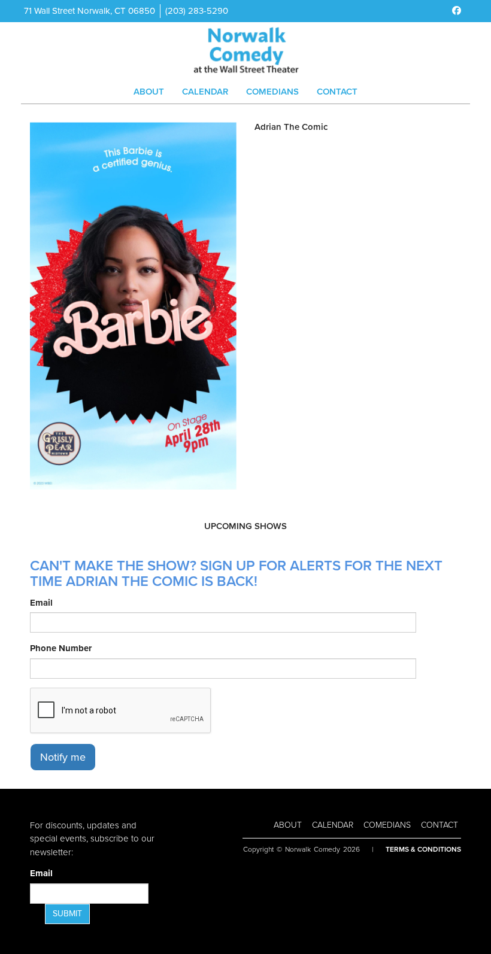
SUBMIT (67, 914)
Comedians (272, 91)
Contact (337, 91)
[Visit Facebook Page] (456, 10)
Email (41, 602)
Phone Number (61, 648)
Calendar (205, 91)
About (149, 91)
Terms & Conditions (423, 849)
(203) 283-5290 (196, 10)
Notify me (63, 757)
